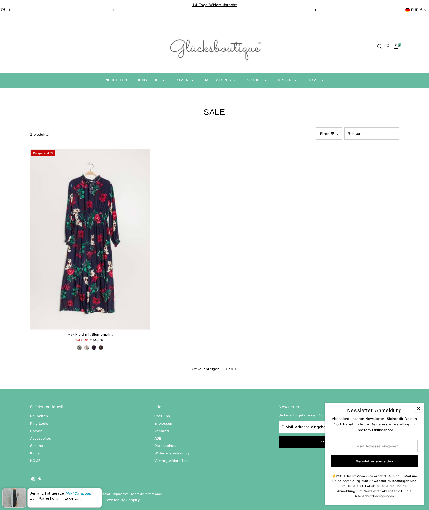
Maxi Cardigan (78, 493)
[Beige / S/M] (86, 347)
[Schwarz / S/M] (100, 347)
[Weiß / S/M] (79, 347)
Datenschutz (165, 445)
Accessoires (218, 80)
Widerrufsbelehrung (171, 453)
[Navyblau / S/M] (93, 347)
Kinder (285, 80)
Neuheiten (116, 80)
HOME (314, 80)
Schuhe (255, 80)
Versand (161, 431)
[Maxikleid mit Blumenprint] (90, 239)
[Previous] (113, 10)
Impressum (164, 423)
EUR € (417, 9)
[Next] (315, 10)
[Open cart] (396, 46)
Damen (183, 80)
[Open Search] (379, 46)
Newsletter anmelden (374, 461)
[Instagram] (3, 10)
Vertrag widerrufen (171, 460)
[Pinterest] (10, 10)
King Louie (149, 80)
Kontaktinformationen (147, 494)
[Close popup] (418, 408)
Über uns (162, 416)
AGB (157, 438)
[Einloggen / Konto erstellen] (388, 46)
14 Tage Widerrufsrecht (214, 4)
